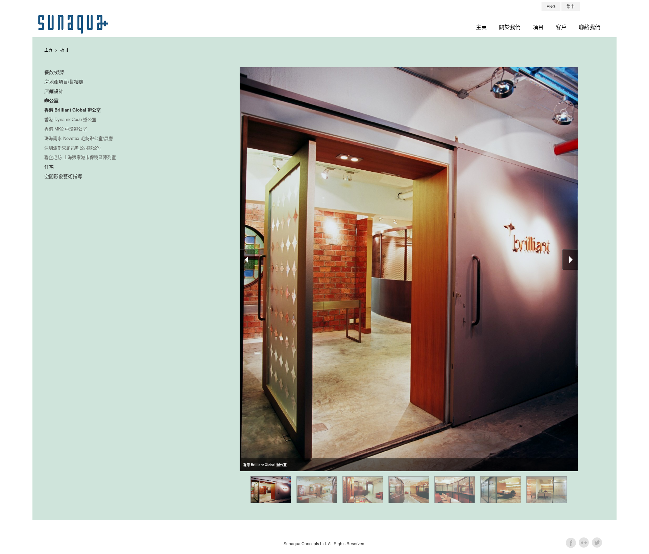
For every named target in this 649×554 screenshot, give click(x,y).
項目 (538, 27)
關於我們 (510, 27)
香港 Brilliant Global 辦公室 (72, 109)
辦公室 (51, 100)
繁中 (571, 6)
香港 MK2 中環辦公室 (65, 128)
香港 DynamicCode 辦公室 (70, 119)
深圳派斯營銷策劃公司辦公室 (72, 147)
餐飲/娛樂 (54, 72)
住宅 (49, 166)
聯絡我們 (589, 27)
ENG (551, 6)
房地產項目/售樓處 (63, 81)
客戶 (561, 27)
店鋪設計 (53, 91)
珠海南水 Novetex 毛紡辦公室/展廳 (78, 138)
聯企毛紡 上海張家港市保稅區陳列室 (80, 157)
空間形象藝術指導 (63, 176)
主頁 (481, 27)
